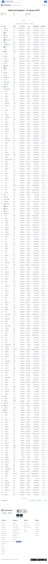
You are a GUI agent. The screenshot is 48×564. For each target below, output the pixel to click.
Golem (6, 79)
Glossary (25, 531)
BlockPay (6, 473)
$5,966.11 (43, 382)
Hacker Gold (7, 485)
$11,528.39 (43, 166)
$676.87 (43, 300)
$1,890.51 (43, 323)
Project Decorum (8, 325)
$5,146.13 (43, 304)
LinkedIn (37, 535)
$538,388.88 (43, 91)
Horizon (6, 342)
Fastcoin (6, 384)
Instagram (37, 529)
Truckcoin (6, 436)
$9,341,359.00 (42, 35)
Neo (5, 107)
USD (23, 20)
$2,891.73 (43, 370)
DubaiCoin (6, 309)
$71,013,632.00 (42, 28)
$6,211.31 (43, 447)
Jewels (6, 375)
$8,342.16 (43, 117)
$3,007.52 (43, 236)
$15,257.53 (43, 150)
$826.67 (43, 283)
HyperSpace (7, 138)
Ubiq (6, 337)
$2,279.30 (43, 255)
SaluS (6, 269)
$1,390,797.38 (42, 44)
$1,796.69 (43, 358)
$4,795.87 (43, 396)
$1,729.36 (43, 208)
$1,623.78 (43, 140)
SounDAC (6, 466)
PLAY (6, 492)
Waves (6, 58)
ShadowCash (7, 77)
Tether (6, 72)
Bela (5, 311)
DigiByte (6, 161)
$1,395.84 (43, 361)
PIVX (6, 253)
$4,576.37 (43, 182)
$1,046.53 (43, 194)
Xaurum (6, 93)
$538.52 (43, 386)
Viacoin (6, 250)
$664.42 (43, 445)
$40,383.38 (43, 178)
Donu (6, 358)
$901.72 (43, 309)
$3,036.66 (43, 199)
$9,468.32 (43, 215)
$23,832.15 (43, 356)
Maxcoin (6, 403)
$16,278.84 (43, 365)
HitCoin (6, 335)
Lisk (5, 70)
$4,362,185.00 (42, 42)
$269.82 (43, 478)
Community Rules (16, 533)
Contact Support (27, 527)
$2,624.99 (43, 457)
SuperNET (6, 459)
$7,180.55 (43, 400)
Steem (6, 51)
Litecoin (6, 35)
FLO (5, 288)
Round (6, 189)
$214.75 (43, 459)
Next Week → (25, 23)
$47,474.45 (43, 145)
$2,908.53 (43, 337)
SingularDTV (7, 103)
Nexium (6, 243)
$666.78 (43, 328)
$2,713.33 (43, 410)
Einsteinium (7, 356)
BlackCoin (6, 164)
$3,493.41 (43, 124)
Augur (6, 46)
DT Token (6, 445)
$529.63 (43, 351)
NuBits (6, 398)
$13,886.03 (43, 452)
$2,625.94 (43, 330)
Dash (6, 42)
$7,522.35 (43, 424)
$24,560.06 (43, 243)
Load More (24, 498)
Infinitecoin (7, 302)
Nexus (6, 147)
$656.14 (43, 185)
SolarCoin (6, 168)
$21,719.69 (43, 229)
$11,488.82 (43, 206)
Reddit (36, 533)
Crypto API (3, 537)
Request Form (26, 525)
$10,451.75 (43, 100)
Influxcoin (6, 438)
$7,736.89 (43, 131)
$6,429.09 (43, 311)
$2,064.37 (43, 454)
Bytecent (6, 412)
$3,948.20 (43, 133)
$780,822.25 (43, 32)
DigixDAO (6, 65)
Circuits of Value (8, 314)
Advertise (3, 525)
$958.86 (43, 375)
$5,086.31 (43, 93)
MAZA (6, 368)
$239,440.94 (43, 56)
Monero (6, 37)
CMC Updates (4, 533)
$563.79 (43, 391)
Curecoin (6, 220)
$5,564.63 (43, 314)
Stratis (6, 119)
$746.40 (43, 192)
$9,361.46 (43, 262)
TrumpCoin (7, 154)
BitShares (6, 84)
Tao (5, 417)
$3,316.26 (43, 377)
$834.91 (43, 267)
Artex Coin (7, 365)
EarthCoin (6, 225)
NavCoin (6, 157)
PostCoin (6, 379)
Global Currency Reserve (9, 159)
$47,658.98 (43, 175)
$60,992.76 (43, 110)
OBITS (6, 297)
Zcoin (6, 239)
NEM (6, 49)
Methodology (15, 537)
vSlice (6, 187)
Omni (6, 194)
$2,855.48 (43, 349)
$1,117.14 (43, 248)
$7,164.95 (43, 187)
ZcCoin (6, 316)
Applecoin (6, 351)
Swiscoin (6, 86)
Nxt (5, 112)
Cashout (6, 450)
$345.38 (43, 466)
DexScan (3, 539)
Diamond (6, 494)
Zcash (6, 63)
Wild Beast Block (8, 344)
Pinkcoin (6, 372)
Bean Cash (7, 433)
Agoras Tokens (7, 140)
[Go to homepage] (6, 5)
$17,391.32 (43, 257)
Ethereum (6, 30)
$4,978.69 (43, 121)
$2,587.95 (43, 431)
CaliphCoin (7, 457)
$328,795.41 (43, 89)
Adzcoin (6, 236)
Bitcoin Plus (7, 389)
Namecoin (6, 152)
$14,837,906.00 (42, 30)
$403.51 (43, 471)
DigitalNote (7, 229)
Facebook (37, 531)
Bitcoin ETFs (3, 535)
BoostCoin (6, 330)
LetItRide (6, 452)
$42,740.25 (43, 58)
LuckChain (7, 328)
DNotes (6, 281)
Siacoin (6, 91)
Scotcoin (6, 192)
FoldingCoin (7, 274)
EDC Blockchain (7, 89)
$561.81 (43, 368)
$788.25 (43, 440)
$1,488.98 (43, 225)
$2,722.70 (43, 250)
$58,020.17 (43, 51)
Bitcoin (6, 28)
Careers (14, 541)
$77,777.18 (43, 161)
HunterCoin (7, 370)
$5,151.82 (43, 393)
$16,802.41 (43, 79)
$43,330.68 (43, 157)
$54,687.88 (43, 84)
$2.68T (17, 5)
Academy (3, 523)
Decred (6, 145)
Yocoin (6, 150)
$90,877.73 (43, 46)
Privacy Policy (15, 527)
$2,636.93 (43, 103)
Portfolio (3, 547)
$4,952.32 (43, 316)
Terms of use (15, 525)
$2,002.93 (43, 173)
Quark (6, 300)
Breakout (6, 480)
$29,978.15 (43, 274)
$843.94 (43, 232)
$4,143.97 (43, 412)
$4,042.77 (43, 241)
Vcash (6, 257)
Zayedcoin (7, 443)
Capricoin (6, 393)
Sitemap (3, 553)
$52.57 (44, 492)
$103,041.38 (43, 450)
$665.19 (43, 389)
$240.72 (43, 480)
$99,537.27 (43, 112)
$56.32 (44, 468)
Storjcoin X (7, 105)
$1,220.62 (43, 297)
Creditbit (6, 178)
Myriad (6, 332)
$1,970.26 (43, 417)
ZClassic (6, 295)
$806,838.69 (43, 63)
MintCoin (6, 475)
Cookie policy (15, 531)
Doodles (3, 551)
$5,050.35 (43, 246)
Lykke (6, 182)
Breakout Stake (7, 468)
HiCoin (6, 260)
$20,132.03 (43, 114)
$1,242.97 (43, 269)
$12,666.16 (43, 98)
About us (14, 523)
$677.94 (43, 344)
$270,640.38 (43, 70)
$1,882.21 (43, 253)
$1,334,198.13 (42, 72)
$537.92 (43, 436)
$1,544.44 (43, 213)
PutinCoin (6, 290)
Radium (6, 206)
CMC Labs (3, 527)
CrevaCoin (7, 447)
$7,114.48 (43, 342)
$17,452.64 (43, 164)
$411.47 (43, 487)
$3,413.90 (43, 443)
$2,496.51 (43, 180)
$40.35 (44, 473)
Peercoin (6, 110)
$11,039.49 (43, 372)
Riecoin (6, 323)
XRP (5, 32)
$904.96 (43, 307)
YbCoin (6, 133)
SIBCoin (6, 166)
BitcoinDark (7, 131)
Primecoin (6, 222)
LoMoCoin (6, 124)
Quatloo (6, 424)
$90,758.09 (43, 82)
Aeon (6, 180)
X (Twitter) (37, 523)
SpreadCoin (7, 391)
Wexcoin (6, 419)
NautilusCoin (7, 262)
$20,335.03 (43, 288)
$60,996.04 (43, 318)
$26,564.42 (43, 65)
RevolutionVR (7, 318)
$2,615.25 (43, 293)
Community (37, 525)
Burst (6, 215)
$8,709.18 (43, 105)
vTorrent (6, 304)
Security (14, 539)
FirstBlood (6, 114)
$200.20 (43, 475)
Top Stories (3, 531)
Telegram (37, 527)
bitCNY (6, 400)
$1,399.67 (43, 281)
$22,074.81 (43, 147)
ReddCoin (6, 471)
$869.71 (43, 201)
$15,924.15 (43, 276)
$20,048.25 (43, 321)
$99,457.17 (43, 77)
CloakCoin (6, 227)
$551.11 (44, 363)
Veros (6, 241)
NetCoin (6, 426)
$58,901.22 (43, 86)
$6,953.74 (43, 107)
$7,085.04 (43, 152)
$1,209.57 (43, 433)
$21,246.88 (43, 295)
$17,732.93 (43, 260)
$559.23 (43, 398)
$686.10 (43, 335)
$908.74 (43, 438)
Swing (6, 386)
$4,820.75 (43, 220)
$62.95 (44, 461)
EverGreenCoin (7, 377)
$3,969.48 (43, 379)
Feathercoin (7, 234)
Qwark (6, 185)
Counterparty (7, 117)
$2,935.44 (43, 159)
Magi (6, 396)
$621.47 (43, 227)
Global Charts (4, 543)
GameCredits (7, 82)
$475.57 (43, 494)
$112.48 (43, 464)
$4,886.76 (43, 325)
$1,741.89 (43, 168)
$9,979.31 (43, 189)
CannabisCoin (7, 361)
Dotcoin (6, 431)
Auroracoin (7, 213)
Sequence (6, 363)
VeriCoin (6, 246)
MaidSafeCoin (7, 44)
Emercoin (6, 100)
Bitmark (6, 321)
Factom (6, 56)
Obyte (6, 171)
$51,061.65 (43, 239)
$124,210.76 (43, 290)
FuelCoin (6, 248)
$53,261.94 (43, 138)
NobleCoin (6, 382)
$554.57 (43, 426)
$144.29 (43, 485)
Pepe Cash (7, 349)
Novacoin (6, 232)
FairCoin (6, 464)
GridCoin (6, 173)
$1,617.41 (43, 96)
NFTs (2, 545)
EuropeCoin (7, 293)
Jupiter (6, 276)
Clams (6, 175)
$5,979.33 (43, 419)
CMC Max (3, 529)
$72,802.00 (43, 49)
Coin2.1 (6, 410)
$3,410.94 (43, 126)
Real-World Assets (5, 541)
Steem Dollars (7, 199)
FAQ (25, 529)
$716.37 (43, 405)
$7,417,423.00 (42, 37)
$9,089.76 (43, 171)
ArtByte (6, 405)
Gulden (6, 98)
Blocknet (6, 307)
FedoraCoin (7, 461)
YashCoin (6, 454)
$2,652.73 (43, 222)
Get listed (26, 523)
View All (31, 23)
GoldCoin (6, 267)
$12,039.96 (43, 234)
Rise (5, 283)
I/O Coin (6, 126)
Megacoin (6, 487)
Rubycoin (6, 121)
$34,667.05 (43, 119)
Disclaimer (15, 535)
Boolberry (6, 255)
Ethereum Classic (8, 39)
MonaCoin (6, 201)
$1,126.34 (43, 403)
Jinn (5, 478)
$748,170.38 (43, 39)
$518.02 (43, 302)
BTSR (6, 440)
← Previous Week (18, 23)
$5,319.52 (43, 384)
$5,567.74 (43, 332)
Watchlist (3, 549)
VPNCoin (6, 208)
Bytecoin (6, 96)
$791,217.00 (43, 154)
